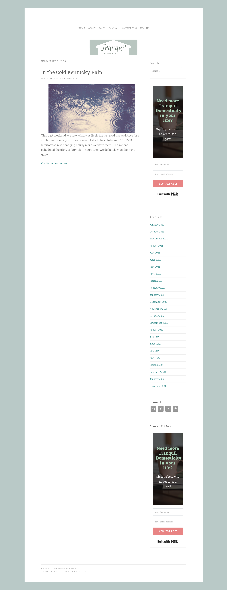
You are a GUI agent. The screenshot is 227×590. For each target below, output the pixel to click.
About (92, 28)
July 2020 (155, 336)
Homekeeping (129, 28)
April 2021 (155, 273)
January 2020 (157, 378)
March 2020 (156, 364)
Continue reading (54, 163)
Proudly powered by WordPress (60, 568)
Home (81, 28)
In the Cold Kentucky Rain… (73, 72)
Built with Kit (168, 194)
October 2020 (157, 315)
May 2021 (155, 266)
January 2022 (157, 224)
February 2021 (157, 287)
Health (144, 28)
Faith (102, 28)
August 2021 (156, 245)
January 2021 (157, 294)
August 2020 (156, 329)
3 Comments (69, 78)
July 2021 (155, 252)
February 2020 (158, 371)
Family (113, 28)
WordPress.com (77, 571)
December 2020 (158, 301)
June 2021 (155, 259)
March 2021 (156, 280)
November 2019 (158, 386)
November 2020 (159, 308)
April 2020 (155, 357)
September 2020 (159, 322)
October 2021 (157, 231)
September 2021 (159, 238)
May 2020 (155, 350)
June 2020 (155, 343)
